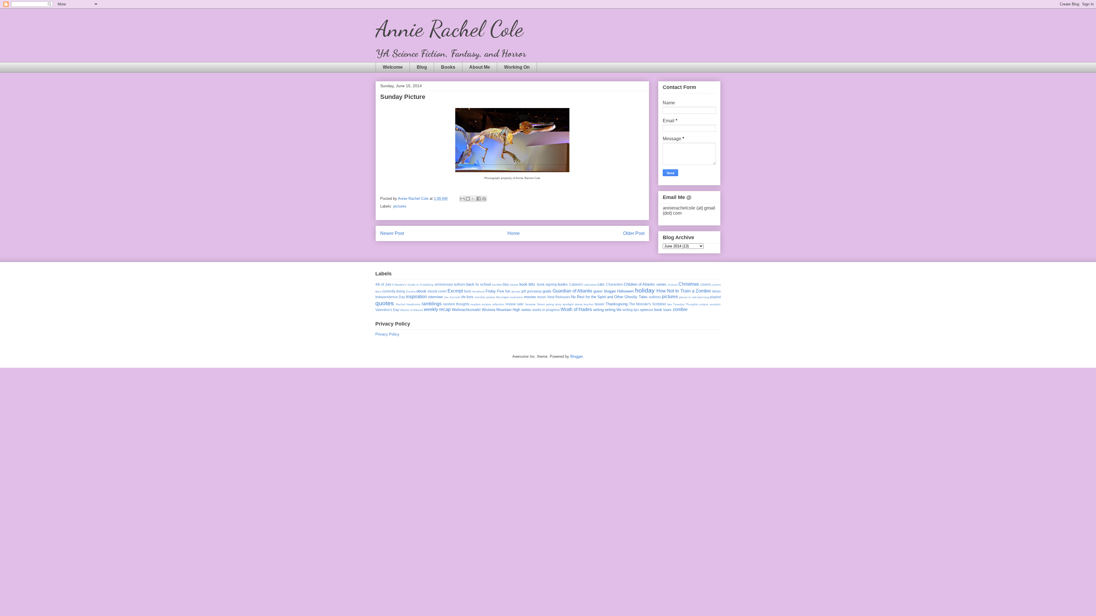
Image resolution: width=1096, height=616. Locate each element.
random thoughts (456, 304)
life (463, 297)
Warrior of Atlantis (411, 310)
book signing (547, 284)
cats (601, 284)
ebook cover (437, 291)
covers (705, 284)
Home (513, 233)
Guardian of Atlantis (572, 290)
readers (476, 304)
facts (467, 291)
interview (435, 297)
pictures (399, 206)
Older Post (633, 233)
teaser (600, 304)
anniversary (444, 284)
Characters (614, 284)
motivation (516, 297)
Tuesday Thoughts (685, 304)
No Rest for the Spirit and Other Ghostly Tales (609, 297)
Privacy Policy (387, 334)
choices (673, 284)
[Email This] (462, 199)
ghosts (515, 291)
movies (530, 297)
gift (523, 291)
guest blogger (604, 291)
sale (520, 304)
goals (547, 291)
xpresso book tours (656, 310)
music (541, 297)
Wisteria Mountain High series (506, 310)
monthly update (485, 297)
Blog (422, 67)
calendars (590, 284)
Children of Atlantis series (645, 284)
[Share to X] (473, 199)
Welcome (393, 67)
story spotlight (564, 304)
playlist (715, 297)
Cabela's (576, 284)
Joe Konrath (452, 297)
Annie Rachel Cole (449, 28)
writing (598, 310)
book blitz (527, 284)
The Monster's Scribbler (647, 304)
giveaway (534, 291)
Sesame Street (535, 304)
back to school (478, 284)
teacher (589, 304)
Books (448, 67)
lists (470, 297)
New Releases (558, 297)
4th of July (383, 284)
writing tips (630, 310)
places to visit (688, 297)
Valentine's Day (387, 310)
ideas (716, 291)
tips (669, 304)
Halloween (625, 291)
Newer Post (392, 233)
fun (507, 291)
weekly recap (437, 309)
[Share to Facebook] (478, 199)
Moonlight (502, 297)
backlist (497, 284)
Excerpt (455, 290)
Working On (517, 67)
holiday (645, 290)
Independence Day (390, 297)
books (563, 284)
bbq (506, 284)
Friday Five (494, 291)
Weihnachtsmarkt (466, 310)
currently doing (393, 291)
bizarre (514, 284)
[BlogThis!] (468, 199)
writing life (613, 310)
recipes (486, 304)
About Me (479, 67)
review (510, 304)
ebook (421, 291)
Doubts (411, 291)
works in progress (546, 310)
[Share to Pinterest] (484, 199)
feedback (478, 291)
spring (550, 304)
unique (703, 304)
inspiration (416, 296)
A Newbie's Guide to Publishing (413, 284)
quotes (384, 303)
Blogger (576, 356)
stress (579, 304)
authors (460, 284)
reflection (498, 304)
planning (703, 297)
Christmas (688, 284)
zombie (680, 309)
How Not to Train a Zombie (683, 290)
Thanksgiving (617, 304)
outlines (655, 297)
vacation (715, 304)
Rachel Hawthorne (408, 304)
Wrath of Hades (576, 309)
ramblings (432, 303)
